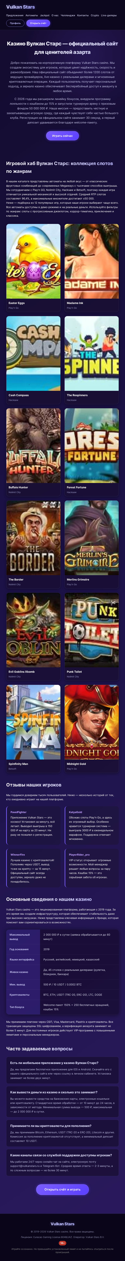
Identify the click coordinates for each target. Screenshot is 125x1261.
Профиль (15, 23)
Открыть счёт (38, 23)
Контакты (83, 15)
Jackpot (44, 15)
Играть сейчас (62, 135)
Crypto (95, 15)
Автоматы (32, 15)
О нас (55, 15)
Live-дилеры (109, 15)
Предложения (14, 15)
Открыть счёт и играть (62, 1189)
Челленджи (68, 15)
